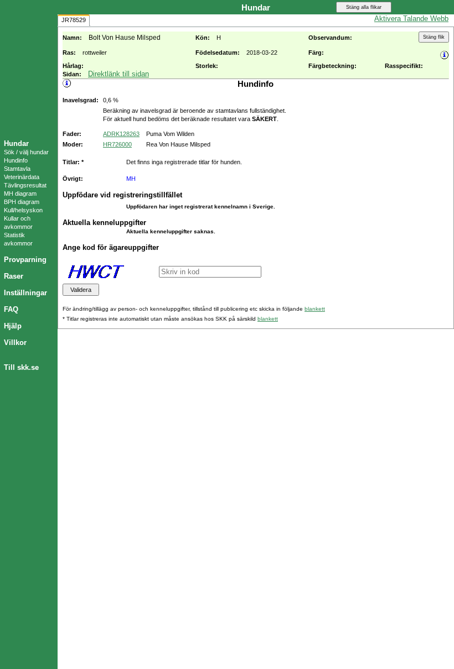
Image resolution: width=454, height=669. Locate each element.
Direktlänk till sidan (118, 74)
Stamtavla (17, 168)
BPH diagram (21, 201)
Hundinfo (16, 160)
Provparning (25, 259)
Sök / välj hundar (26, 152)
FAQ (11, 309)
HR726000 (117, 144)
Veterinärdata (21, 177)
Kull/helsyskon (23, 210)
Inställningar (25, 293)
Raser (13, 276)
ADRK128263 (121, 133)
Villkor (15, 342)
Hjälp (13, 326)
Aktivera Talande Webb (411, 18)
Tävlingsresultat (25, 185)
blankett (315, 309)
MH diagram (20, 193)
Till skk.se (21, 367)
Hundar (16, 143)
